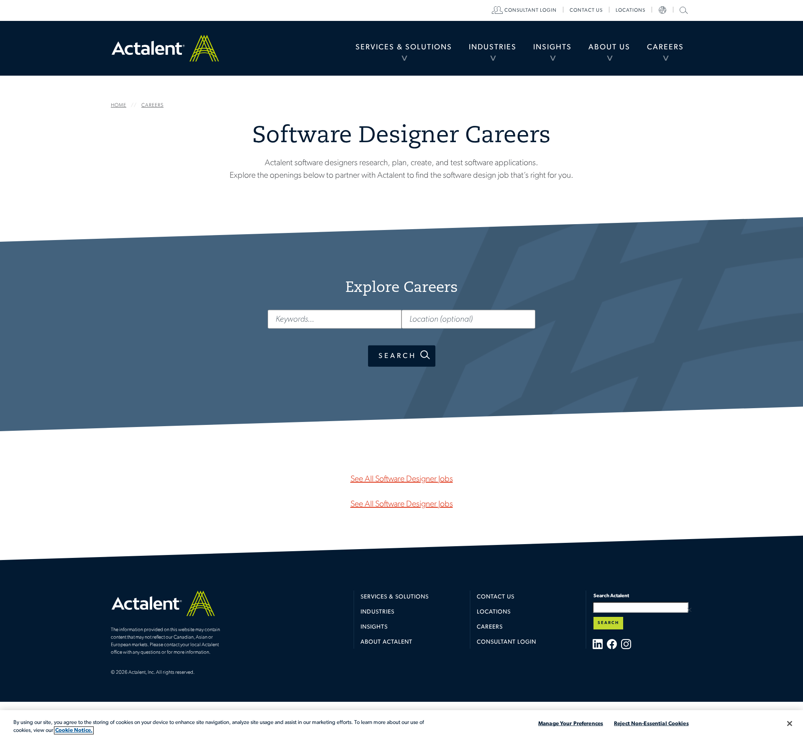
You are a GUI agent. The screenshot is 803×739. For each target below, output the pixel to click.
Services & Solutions (403, 47)
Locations (630, 10)
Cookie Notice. (73, 730)
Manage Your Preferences (570, 723)
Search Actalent (683, 10)
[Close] (789, 723)
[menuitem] (403, 48)
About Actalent (386, 642)
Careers (665, 47)
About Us (609, 47)
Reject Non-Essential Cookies (651, 723)
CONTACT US (586, 10)
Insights (552, 47)
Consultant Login (530, 10)
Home (165, 48)
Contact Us (495, 597)
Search (397, 355)
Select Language (662, 10)
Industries (493, 47)
